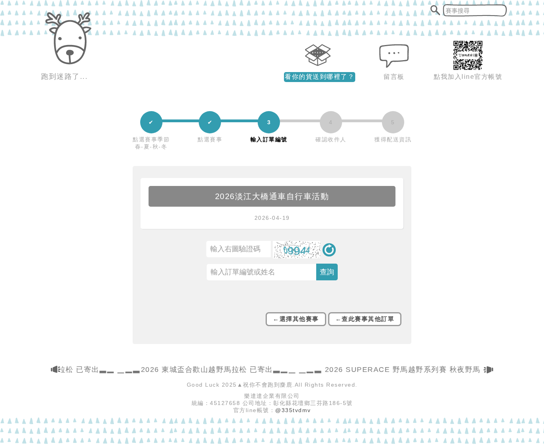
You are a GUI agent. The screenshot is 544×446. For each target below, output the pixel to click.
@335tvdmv (293, 410)
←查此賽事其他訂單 (365, 318)
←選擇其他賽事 (296, 318)
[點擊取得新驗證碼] (305, 256)
